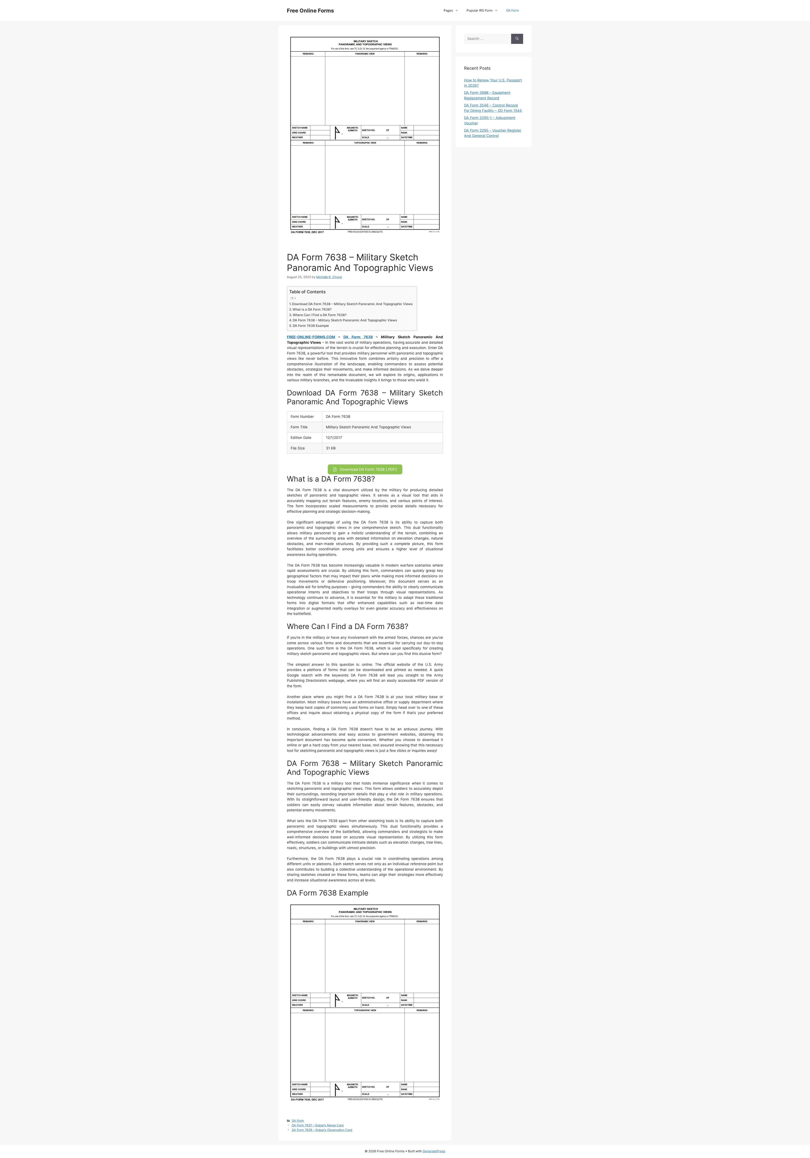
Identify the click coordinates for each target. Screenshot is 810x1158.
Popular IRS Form (480, 10)
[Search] (517, 39)
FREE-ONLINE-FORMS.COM (311, 337)
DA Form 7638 (358, 337)
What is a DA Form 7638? (312, 309)
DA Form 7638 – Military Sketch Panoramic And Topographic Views (345, 320)
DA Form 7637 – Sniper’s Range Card (318, 1125)
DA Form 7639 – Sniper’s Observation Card (322, 1130)
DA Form (512, 10)
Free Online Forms (310, 10)
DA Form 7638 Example (311, 326)
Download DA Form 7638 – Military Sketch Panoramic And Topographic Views (352, 304)
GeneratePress (434, 1151)
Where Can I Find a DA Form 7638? (320, 315)
